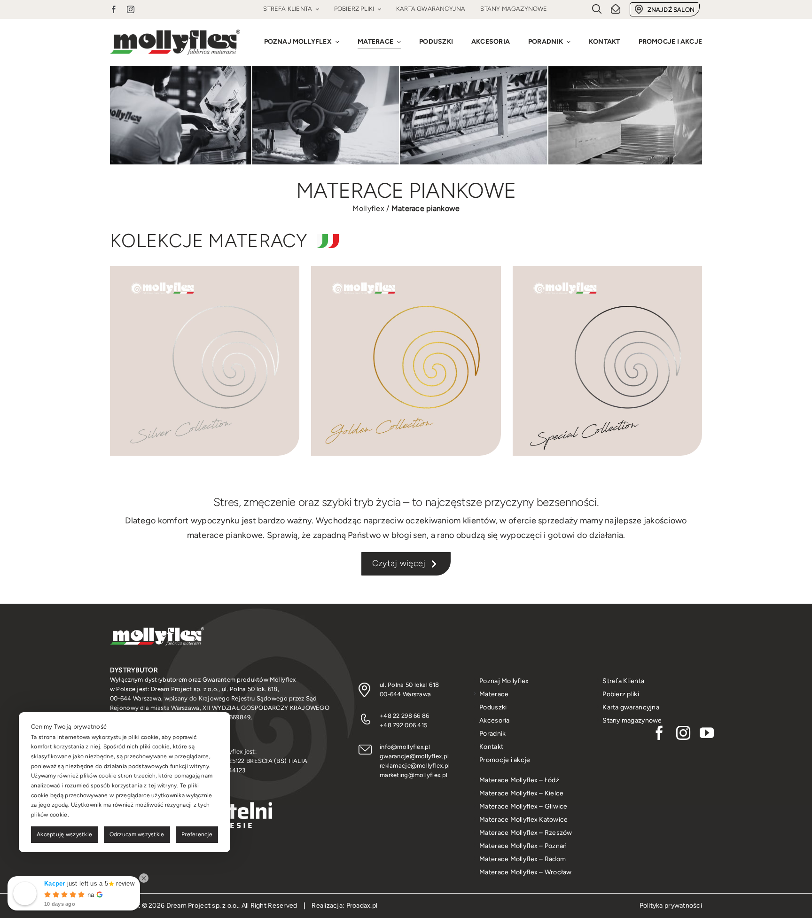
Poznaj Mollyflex (504, 681)
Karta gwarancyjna (630, 707)
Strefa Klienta (623, 681)
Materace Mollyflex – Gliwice (523, 806)
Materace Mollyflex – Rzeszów (525, 833)
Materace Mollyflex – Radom (522, 859)
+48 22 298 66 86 (404, 715)
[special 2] (607, 270)
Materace (493, 694)
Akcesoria (494, 720)
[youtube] (707, 733)
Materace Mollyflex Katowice (523, 820)
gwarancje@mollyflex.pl (414, 756)
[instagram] (130, 9)
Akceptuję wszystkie (64, 834)
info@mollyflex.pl (405, 746)
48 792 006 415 (405, 725)
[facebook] (113, 9)
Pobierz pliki (620, 694)
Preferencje (196, 834)
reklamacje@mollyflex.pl (415, 765)
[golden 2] (405, 270)
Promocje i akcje (504, 760)
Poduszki (493, 707)
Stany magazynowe (632, 720)
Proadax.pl (362, 906)
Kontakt (491, 747)
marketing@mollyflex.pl (413, 774)
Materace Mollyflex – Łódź (519, 780)
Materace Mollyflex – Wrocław (525, 872)
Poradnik (492, 734)
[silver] (204, 270)
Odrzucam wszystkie (136, 834)
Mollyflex (368, 208)
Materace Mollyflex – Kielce (521, 793)
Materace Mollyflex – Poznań (523, 846)
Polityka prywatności (671, 906)
